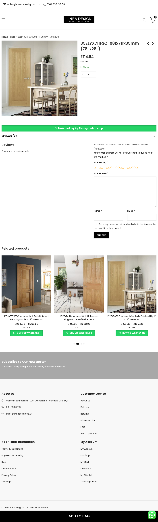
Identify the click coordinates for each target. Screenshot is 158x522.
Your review (101, 173)
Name (98, 210)
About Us (85, 400)
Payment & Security (12, 455)
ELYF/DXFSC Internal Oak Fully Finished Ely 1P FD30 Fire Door (132, 317)
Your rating (101, 162)
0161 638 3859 (56, 4)
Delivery (85, 407)
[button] (79, 128)
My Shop (85, 455)
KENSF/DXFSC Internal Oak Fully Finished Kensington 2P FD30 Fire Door (26, 317)
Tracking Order (89, 481)
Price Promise (88, 420)
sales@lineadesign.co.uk (23, 4)
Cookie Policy (9, 468)
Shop (13, 36)
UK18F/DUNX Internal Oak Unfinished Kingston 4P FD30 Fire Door (79, 317)
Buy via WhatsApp (28, 333)
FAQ (83, 426)
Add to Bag (79, 516)
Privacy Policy (9, 475)
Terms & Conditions (12, 448)
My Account (87, 448)
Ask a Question (89, 433)
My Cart (85, 462)
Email (131, 210)
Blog (4, 462)
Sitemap (6, 481)
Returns (85, 413)
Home (5, 36)
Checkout (86, 468)
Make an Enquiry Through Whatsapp (80, 128)
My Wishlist (86, 475)
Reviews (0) (9, 136)
